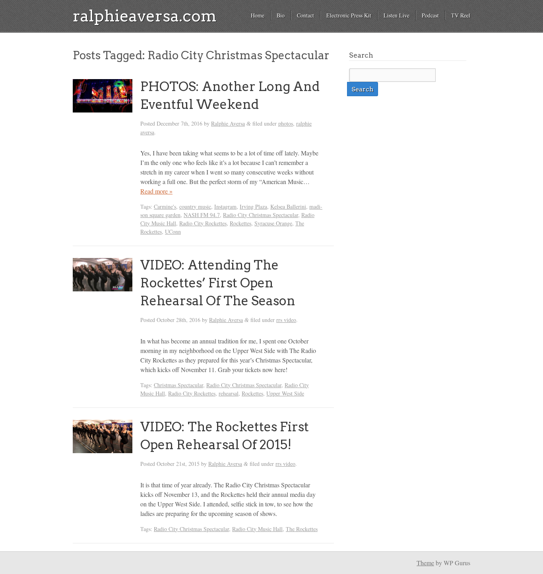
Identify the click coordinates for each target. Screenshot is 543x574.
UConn (173, 231)
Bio (281, 15)
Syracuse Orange (273, 223)
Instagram (225, 206)
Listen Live (396, 15)
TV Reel (460, 15)
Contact (305, 15)
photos (285, 123)
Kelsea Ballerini (288, 206)
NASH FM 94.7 (202, 215)
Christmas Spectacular (178, 385)
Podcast (430, 15)
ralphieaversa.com (145, 15)
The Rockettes (302, 529)
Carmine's (165, 206)
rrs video (286, 320)
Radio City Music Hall (257, 529)
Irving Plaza (253, 206)
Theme (425, 562)
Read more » (156, 191)
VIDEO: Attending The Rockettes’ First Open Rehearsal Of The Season (217, 282)
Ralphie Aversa (228, 123)
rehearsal (229, 393)
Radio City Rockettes (203, 223)
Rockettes (240, 223)
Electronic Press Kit (348, 15)
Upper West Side (285, 393)
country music (195, 206)
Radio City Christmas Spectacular (260, 215)
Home (257, 15)
